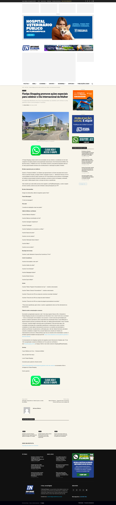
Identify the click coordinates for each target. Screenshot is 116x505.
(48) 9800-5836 (83, 463)
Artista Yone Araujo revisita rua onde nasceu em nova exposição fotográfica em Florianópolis (60, 401)
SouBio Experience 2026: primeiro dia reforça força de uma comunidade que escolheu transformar (37, 433)
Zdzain (42, 469)
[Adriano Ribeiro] (27, 377)
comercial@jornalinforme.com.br (54, 463)
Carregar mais (82, 150)
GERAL (24, 398)
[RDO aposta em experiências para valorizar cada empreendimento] (51, 434)
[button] (92, 50)
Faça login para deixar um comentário (30, 412)
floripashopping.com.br (29, 310)
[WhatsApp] (91, 1)
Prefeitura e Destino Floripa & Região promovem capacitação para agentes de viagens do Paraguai (29, 401)
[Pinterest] (44, 75)
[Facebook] (85, 1)
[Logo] (33, 41)
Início (23, 54)
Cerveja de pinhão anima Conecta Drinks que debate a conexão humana (88, 143)
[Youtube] (93, 1)
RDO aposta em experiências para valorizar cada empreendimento (62, 432)
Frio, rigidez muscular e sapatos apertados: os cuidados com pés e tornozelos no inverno (61, 425)
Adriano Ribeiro (26, 71)
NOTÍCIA (26, 54)
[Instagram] (87, 1)
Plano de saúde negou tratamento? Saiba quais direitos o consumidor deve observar (62, 441)
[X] (89, 1)
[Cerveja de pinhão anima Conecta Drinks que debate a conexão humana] (76, 145)
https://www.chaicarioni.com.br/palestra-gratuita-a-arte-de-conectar (38, 332)
